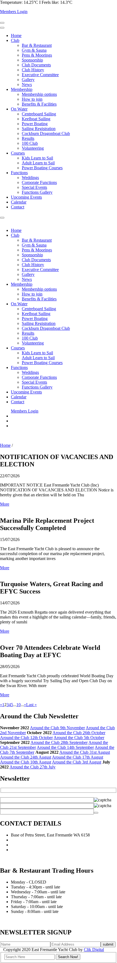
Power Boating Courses (42, 167)
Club (15, 40)
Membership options (39, 94)
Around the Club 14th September (65, 747)
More (4, 504)
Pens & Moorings (37, 55)
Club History (33, 69)
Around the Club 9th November (57, 727)
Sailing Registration (39, 128)
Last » (31, 704)
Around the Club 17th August (77, 757)
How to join (32, 99)
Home (16, 35)
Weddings (30, 177)
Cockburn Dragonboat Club (46, 133)
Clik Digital (94, 949)
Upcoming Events (26, 197)
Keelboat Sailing (36, 118)
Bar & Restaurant (37, 45)
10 (18, 704)
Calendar (18, 202)
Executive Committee (40, 74)
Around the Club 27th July (33, 767)
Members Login (13, 11)
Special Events (34, 187)
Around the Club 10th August (25, 762)
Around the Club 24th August (25, 757)
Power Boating (35, 123)
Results (28, 138)
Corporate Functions (39, 182)
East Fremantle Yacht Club (34, 849)
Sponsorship (32, 60)
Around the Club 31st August (84, 752)
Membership (21, 89)
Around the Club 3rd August (76, 762)
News (27, 84)
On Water (19, 109)
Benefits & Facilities (39, 104)
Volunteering (33, 148)
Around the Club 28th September (59, 742)
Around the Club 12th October (26, 737)
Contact (17, 207)
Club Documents (36, 65)
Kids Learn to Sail (37, 158)
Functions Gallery (37, 192)
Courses (18, 153)
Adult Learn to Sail (38, 163)
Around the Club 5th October (79, 737)
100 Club (30, 143)
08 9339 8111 (22, 840)
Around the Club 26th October (79, 732)
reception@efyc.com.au (31, 844)
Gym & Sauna (34, 50)
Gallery (28, 79)
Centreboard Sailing (39, 114)
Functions (19, 172)
